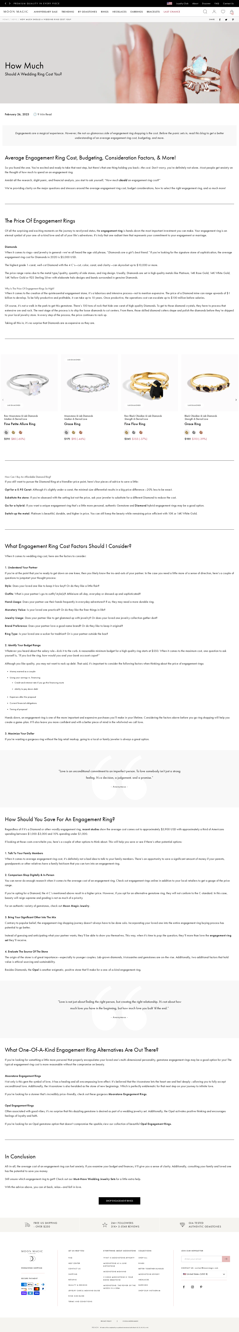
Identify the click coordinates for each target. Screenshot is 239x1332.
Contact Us (228, 3)
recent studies (90, 829)
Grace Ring (72, 424)
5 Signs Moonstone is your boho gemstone (118, 1278)
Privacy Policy (106, 1321)
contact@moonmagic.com (206, 1268)
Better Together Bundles (151, 1269)
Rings (105, 11)
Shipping (72, 1274)
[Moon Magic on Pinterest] (202, 1286)
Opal (35, 970)
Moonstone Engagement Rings (127, 1094)
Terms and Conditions (80, 1301)
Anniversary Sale (46, 11)
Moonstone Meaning (114, 1272)
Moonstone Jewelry (149, 1274)
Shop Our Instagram (149, 1291)
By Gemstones (87, 11)
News (14, 19)
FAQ (217, 3)
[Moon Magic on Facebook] (185, 1286)
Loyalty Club (182, 3)
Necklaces (120, 11)
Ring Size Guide (76, 1296)
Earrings (137, 11)
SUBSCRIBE (226, 1259)
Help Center (74, 1263)
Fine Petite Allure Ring (19, 424)
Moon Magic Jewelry (76, 906)
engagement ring (112, 231)
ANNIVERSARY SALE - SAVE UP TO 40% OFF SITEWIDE (49, 3)
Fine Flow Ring (134, 424)
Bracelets (153, 11)
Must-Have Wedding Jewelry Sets (94, 1179)
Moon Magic (133, 1321)
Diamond (141, 505)
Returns (72, 1280)
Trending (68, 11)
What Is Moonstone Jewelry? (118, 1258)
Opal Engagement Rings (155, 1124)
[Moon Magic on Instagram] (193, 1286)
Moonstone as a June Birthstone (114, 1264)
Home (6, 19)
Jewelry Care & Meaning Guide (84, 1291)
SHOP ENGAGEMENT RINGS (119, 1200)
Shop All (143, 1258)
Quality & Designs (77, 1285)
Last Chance (172, 11)
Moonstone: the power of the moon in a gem (119, 1286)
